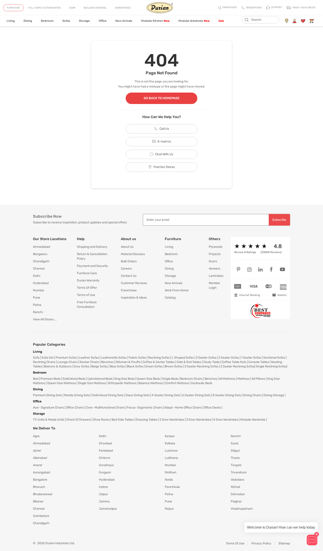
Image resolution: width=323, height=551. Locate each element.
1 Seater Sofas (251, 357)
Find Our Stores (164, 167)
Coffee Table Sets (234, 362)
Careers (126, 268)
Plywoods (215, 247)
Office (103, 20)
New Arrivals (123, 20)
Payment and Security (92, 266)
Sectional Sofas (274, 357)
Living (11, 20)
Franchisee (129, 290)
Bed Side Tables (123, 419)
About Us (127, 247)
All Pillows (258, 379)
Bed (35, 379)
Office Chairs (75, 407)
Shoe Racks (101, 419)
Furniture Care (87, 273)
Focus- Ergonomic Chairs (144, 407)
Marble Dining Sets (77, 395)
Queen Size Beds (148, 379)
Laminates (216, 276)
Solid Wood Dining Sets (107, 395)
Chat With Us (164, 154)
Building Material (95, 7)
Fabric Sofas (137, 357)
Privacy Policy (261, 543)
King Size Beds (124, 379)
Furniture (13, 7)
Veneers (214, 268)
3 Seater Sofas (206, 357)
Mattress (243, 379)
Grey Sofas (81, 366)
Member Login (214, 285)
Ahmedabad (41, 247)
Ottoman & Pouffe (128, 362)
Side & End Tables (189, 362)
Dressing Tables (147, 419)
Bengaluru (40, 254)
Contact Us (128, 276)
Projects (215, 254)
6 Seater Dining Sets (196, 395)
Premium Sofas (66, 357)
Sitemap (284, 543)
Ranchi (38, 312)
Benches (107, 362)
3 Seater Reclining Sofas (201, 366)
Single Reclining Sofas (271, 366)
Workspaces (123, 7)
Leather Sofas (89, 357)
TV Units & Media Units (48, 419)
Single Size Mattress (92, 383)
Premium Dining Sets (47, 395)
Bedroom (47, 20)
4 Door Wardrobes (225, 419)
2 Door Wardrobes (172, 419)
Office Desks (212, 407)
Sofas (66, 20)
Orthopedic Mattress (122, 383)
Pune (36, 297)
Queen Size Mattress (61, 383)
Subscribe (279, 220)
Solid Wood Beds (74, 379)
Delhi (36, 276)
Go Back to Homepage (162, 98)
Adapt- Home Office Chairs (182, 407)
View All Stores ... (45, 319)
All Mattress (227, 379)
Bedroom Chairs (191, 379)
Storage (84, 20)
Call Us (164, 129)
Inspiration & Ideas (134, 297)
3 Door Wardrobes (198, 419)
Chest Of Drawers (78, 419)
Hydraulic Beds (201, 383)
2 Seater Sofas (228, 357)
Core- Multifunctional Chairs (105, 407)
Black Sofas (135, 366)
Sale (221, 20)
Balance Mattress (150, 383)
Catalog (170, 297)
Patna (37, 305)
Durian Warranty (88, 280)
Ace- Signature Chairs (48, 407)
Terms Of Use (235, 543)
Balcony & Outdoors (58, 366)
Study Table (211, 362)
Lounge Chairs (67, 362)
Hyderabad (41, 283)
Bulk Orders (129, 261)
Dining (28, 20)
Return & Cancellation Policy (92, 256)
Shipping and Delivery (92, 247)
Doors (213, 261)
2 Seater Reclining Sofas (237, 366)
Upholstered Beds (100, 379)
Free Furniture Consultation (87, 304)
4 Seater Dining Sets (166, 395)
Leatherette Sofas (114, 357)
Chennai (39, 268)
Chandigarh (41, 261)
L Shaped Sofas (183, 357)
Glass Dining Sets (137, 395)
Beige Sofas (99, 366)
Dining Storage (273, 395)
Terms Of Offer (87, 288)
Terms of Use (86, 295)
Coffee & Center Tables (159, 362)
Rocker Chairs (89, 362)
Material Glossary (133, 254)
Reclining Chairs (44, 362)
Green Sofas (154, 366)
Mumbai (38, 290)
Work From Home (177, 290)
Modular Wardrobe (194, 20)
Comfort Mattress (177, 383)
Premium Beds (50, 379)
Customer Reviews (134, 283)
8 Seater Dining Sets (226, 395)
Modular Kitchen (155, 20)
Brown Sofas (173, 366)
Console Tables (258, 362)
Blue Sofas (117, 366)
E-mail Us (164, 141)
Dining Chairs (252, 395)
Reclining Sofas (159, 357)
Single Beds (170, 379)
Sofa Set (48, 357)
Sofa (36, 357)
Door (72, 7)
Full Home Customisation (44, 7)
